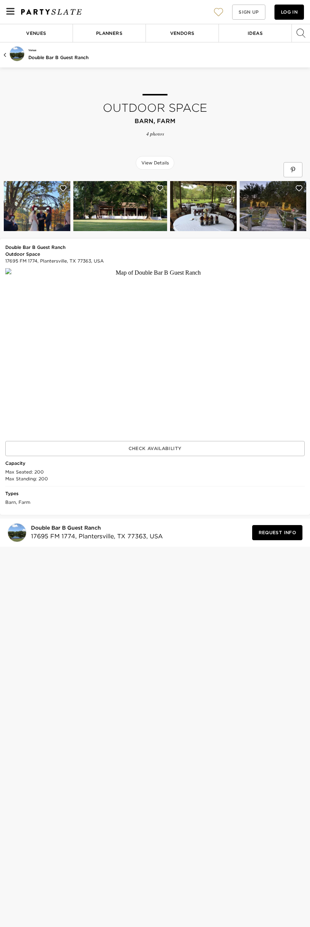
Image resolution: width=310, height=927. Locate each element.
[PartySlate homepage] (51, 12)
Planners (109, 33)
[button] (218, 12)
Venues (36, 33)
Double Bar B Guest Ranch (58, 57)
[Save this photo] (63, 188)
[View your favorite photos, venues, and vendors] (218, 12)
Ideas (255, 33)
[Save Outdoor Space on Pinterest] (293, 169)
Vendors (182, 33)
